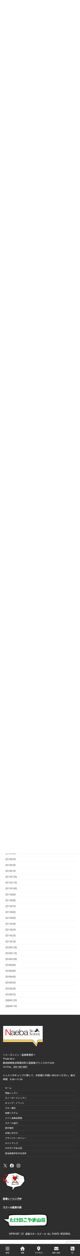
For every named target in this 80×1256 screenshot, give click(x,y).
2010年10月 (11, 959)
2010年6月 (10, 971)
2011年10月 (11, 888)
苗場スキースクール (35, 1234)
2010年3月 (10, 983)
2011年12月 (11, 877)
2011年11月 (11, 882)
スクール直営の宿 (12, 1207)
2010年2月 (10, 988)
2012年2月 (10, 865)
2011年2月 (10, 936)
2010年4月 (10, 977)
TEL (72, 1253)
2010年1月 (10, 994)
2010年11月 (11, 953)
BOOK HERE (56, 1253)
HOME (22, 1253)
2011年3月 (10, 929)
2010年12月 (11, 947)
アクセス (39, 1253)
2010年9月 (10, 965)
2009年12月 (11, 1000)
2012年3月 (10, 859)
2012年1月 (10, 871)
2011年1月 (10, 941)
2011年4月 (10, 924)
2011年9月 (10, 894)
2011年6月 (10, 912)
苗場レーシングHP (12, 1199)
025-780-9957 (20, 1067)
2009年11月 (11, 1006)
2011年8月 (10, 900)
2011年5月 (10, 918)
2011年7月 (10, 906)
